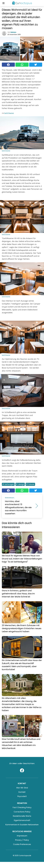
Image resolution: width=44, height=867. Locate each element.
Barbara (13, 32)
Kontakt (22, 792)
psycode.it (22, 796)
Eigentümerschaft (22, 820)
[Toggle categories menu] (3, 3)
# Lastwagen (8, 484)
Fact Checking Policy (22, 807)
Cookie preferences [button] (22, 844)
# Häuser (30, 484)
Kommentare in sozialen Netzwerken (22, 824)
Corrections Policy (22, 811)
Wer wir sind (22, 787)
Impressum (22, 835)
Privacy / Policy (22, 840)
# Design (20, 484)
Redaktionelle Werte (22, 816)
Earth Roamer (9, 113)
